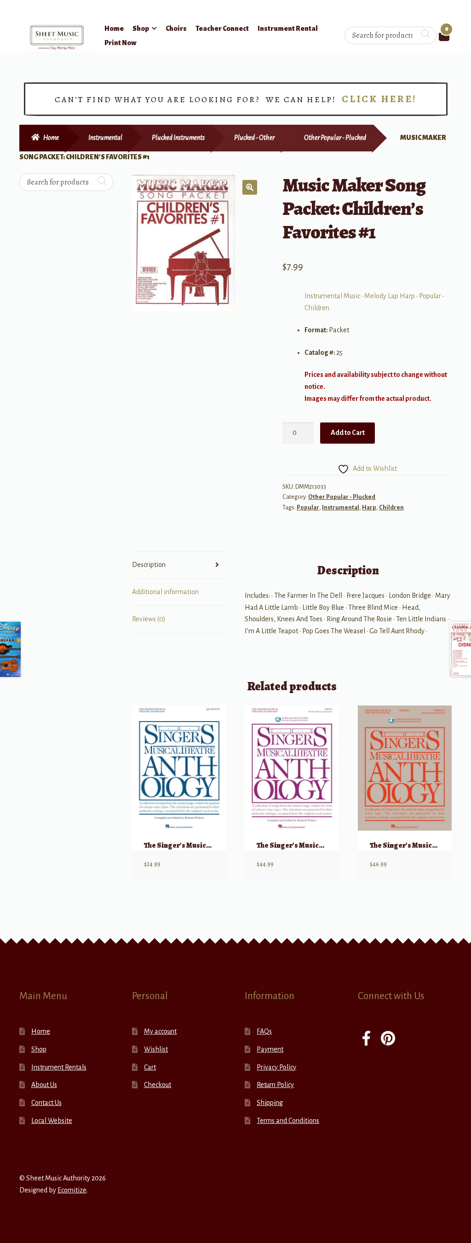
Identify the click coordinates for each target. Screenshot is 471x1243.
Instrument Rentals (58, 1067)
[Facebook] (366, 1039)
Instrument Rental (288, 28)
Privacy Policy (276, 1067)
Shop (140, 28)
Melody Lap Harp (389, 296)
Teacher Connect (222, 28)
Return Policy (275, 1084)
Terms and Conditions (288, 1120)
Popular (430, 296)
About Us (44, 1084)
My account (160, 1031)
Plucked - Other (254, 137)
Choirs (176, 28)
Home (114, 28)
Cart (150, 1067)
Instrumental (105, 137)
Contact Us (46, 1102)
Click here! (379, 99)
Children (316, 308)
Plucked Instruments (178, 137)
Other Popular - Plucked (335, 137)
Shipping (270, 1102)
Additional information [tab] (165, 591)
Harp (369, 507)
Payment (270, 1049)
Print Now (120, 42)
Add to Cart (348, 432)
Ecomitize (71, 1190)
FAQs (264, 1031)
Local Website (51, 1120)
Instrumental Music (332, 296)
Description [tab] (149, 564)
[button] (249, 187)
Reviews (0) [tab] (149, 619)
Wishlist (156, 1049)
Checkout (157, 1084)
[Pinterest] (388, 1039)
